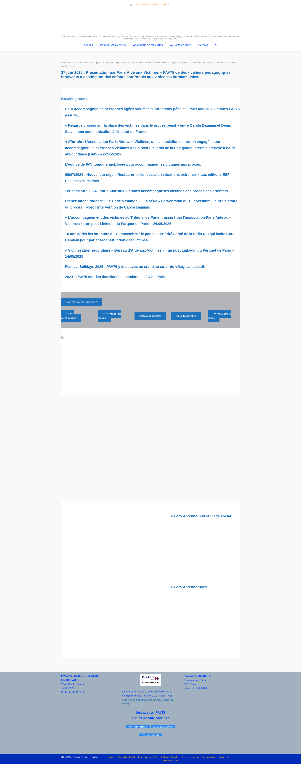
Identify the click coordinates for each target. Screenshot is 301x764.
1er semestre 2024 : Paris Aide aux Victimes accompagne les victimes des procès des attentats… (148, 191)
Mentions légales (170, 760)
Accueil (88, 45)
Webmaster (224, 757)
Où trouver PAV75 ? (170, 757)
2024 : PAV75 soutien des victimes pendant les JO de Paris (115, 277)
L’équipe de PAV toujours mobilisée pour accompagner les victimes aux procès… (134, 164)
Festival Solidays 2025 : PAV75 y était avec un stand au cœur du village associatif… (136, 267)
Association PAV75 (126, 757)
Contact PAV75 (209, 757)
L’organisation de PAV (113, 45)
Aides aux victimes (190, 757)
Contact (203, 45)
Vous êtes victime (180, 45)
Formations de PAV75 (148, 757)
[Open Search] (215, 45)
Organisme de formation (148, 45)
